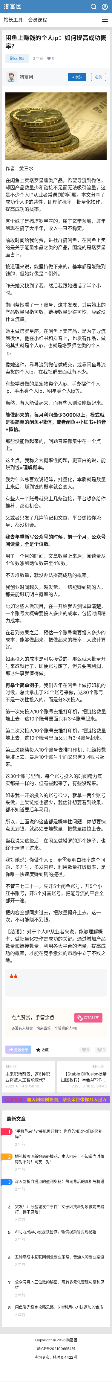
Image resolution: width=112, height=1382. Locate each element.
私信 (98, 77)
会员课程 (37, 20)
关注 (78, 77)
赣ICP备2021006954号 (56, 1348)
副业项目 (17, 58)
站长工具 (13, 20)
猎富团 (71, 1340)
